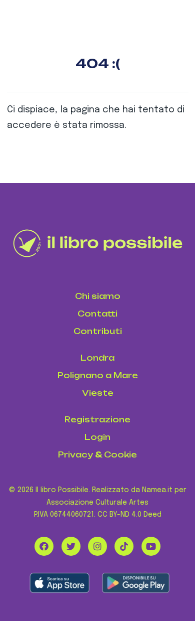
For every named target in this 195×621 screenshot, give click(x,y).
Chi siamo (97, 296)
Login (97, 437)
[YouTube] (151, 546)
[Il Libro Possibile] (97, 243)
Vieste (98, 393)
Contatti (98, 314)
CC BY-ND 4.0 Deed (130, 514)
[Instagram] (97, 546)
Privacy (75, 454)
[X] (71, 546)
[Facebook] (44, 546)
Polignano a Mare (98, 375)
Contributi (98, 331)
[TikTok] (124, 546)
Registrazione (97, 419)
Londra (97, 358)
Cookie (120, 454)
